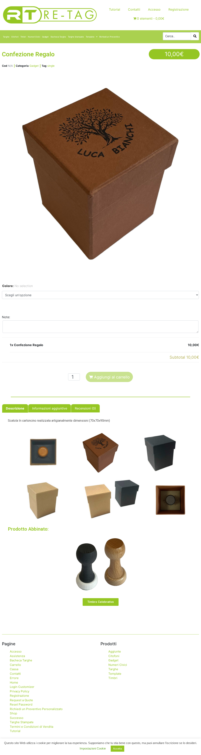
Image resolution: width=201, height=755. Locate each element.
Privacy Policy (19, 691)
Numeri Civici (34, 37)
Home (14, 682)
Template (90, 37)
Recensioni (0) (85, 408)
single (51, 65)
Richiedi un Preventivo (109, 37)
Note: (6, 317)
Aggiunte (114, 651)
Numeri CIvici (117, 665)
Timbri (23, 37)
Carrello (15, 665)
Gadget (45, 37)
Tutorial (114, 9)
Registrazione (178, 9)
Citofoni (14, 37)
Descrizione (15, 408)
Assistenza (17, 656)
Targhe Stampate (76, 37)
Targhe (6, 37)
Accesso (154, 9)
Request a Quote (21, 700)
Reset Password (21, 704)
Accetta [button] (117, 748)
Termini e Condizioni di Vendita (31, 726)
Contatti (134, 9)
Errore (14, 678)
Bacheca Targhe (58, 37)
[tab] (15, 408)
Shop (13, 713)
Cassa (14, 669)
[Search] (195, 36)
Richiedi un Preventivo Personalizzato (36, 709)
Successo (16, 718)
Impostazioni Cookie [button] (93, 748)
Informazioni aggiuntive (49, 408)
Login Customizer (22, 687)
